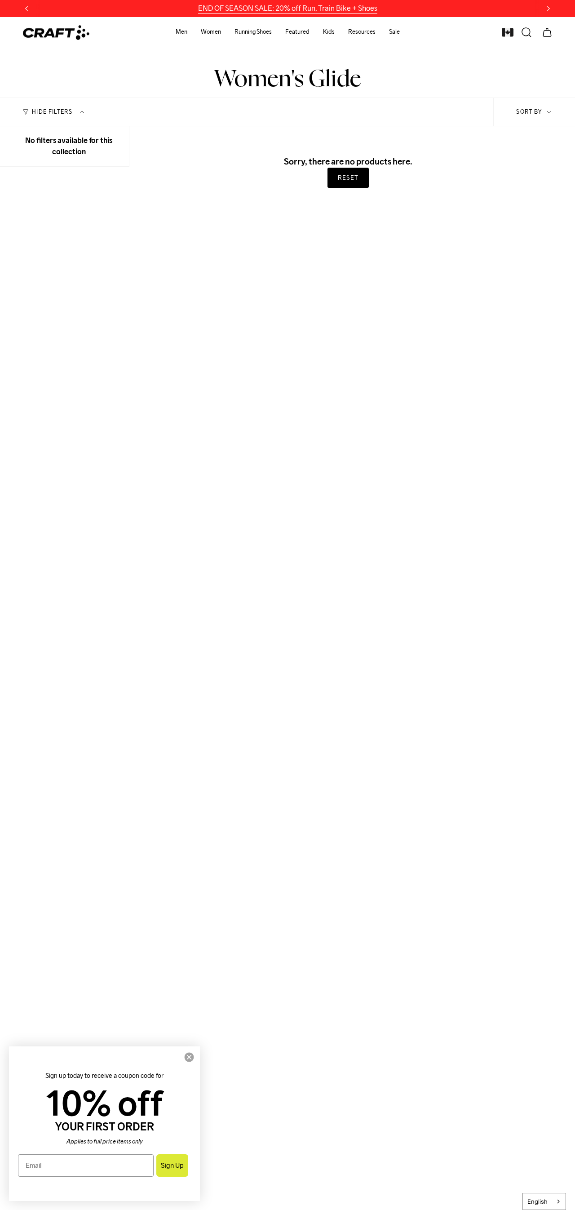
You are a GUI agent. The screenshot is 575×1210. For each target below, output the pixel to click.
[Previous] (26, 8)
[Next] (548, 8)
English (537, 1201)
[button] (181, 33)
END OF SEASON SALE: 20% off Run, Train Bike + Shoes (287, 8)
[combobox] (544, 1201)
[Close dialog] (189, 1057)
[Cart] (547, 32)
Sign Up (172, 1165)
